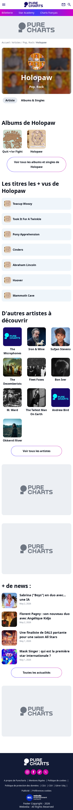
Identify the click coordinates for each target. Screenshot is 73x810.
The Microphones (12, 351)
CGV (51, 785)
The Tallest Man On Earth (36, 412)
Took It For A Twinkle (27, 219)
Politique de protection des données (22, 785)
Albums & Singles (32, 100)
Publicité (26, 790)
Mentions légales (37, 780)
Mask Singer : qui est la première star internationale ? (45, 653)
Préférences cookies (41, 790)
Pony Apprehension (26, 234)
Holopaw (36, 77)
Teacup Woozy (22, 204)
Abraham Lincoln (24, 265)
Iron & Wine (36, 349)
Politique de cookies (57, 780)
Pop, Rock (36, 87)
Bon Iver (60, 379)
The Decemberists (12, 382)
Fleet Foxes (36, 379)
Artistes (16, 42)
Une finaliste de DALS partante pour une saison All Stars (43, 634)
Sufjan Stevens (61, 349)
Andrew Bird (60, 410)
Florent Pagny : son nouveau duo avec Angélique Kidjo (45, 616)
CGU (43, 785)
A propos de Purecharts (15, 780)
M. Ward (12, 410)
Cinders (18, 250)
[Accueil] (33, 4)
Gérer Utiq (60, 785)
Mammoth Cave (23, 295)
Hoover (18, 280)
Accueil (6, 42)
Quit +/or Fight (12, 151)
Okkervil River (12, 440)
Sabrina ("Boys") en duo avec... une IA (43, 597)
